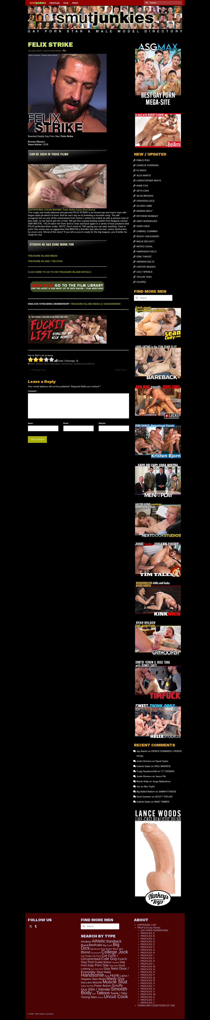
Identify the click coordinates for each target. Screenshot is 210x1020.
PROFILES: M (148, 966)
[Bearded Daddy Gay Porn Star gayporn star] (67, 288)
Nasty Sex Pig (87, 986)
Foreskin (115, 962)
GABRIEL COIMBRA (147, 231)
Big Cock (107, 945)
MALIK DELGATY (145, 241)
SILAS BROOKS (144, 195)
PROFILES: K (148, 961)
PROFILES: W (148, 994)
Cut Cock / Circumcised (99, 957)
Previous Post (39, 369)
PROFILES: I (147, 955)
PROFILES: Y (148, 1000)
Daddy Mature (55, 364)
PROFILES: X (148, 997)
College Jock (114, 951)
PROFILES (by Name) (148, 927)
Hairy (107, 972)
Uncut (100, 997)
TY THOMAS (167, 771)
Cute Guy (109, 959)
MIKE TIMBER (161, 801)
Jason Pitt (161, 776)
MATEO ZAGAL (144, 246)
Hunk (114, 975)
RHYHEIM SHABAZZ (147, 216)
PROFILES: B (148, 936)
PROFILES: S (148, 983)
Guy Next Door (97, 969)
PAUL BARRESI (162, 766)
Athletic (32, 364)
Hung (107, 976)
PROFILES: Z (148, 1002)
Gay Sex (113, 965)
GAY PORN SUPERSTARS (154, 930)
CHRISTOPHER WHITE (148, 180)
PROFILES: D (148, 941)
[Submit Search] (146, 3)
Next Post (120, 369)
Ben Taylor (149, 786)
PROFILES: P (148, 975)
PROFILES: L (148, 963)
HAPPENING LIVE (146, 925)
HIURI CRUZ (143, 226)
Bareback (39, 364)
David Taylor (162, 761)
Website (102, 423)
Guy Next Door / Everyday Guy (73, 364)
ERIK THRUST (144, 256)
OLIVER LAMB (144, 206)
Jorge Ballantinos (161, 781)
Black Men (118, 949)
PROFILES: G (148, 950)
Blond (85, 952)
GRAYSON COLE (145, 201)
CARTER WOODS (145, 266)
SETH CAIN (142, 190)
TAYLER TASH (144, 277)
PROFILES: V (148, 991)
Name (31, 423)
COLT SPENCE (144, 271)
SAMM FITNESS (167, 791)
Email (66, 423)
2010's (39, 51)
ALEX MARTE (143, 175)
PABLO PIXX (143, 160)
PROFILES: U (148, 988)
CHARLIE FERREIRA (147, 165)
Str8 (94, 994)
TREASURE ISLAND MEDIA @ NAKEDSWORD (95, 304)
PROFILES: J (147, 958)
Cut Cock (96, 956)
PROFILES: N (148, 969)
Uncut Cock (116, 996)
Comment (33, 391)
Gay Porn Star (98, 965)
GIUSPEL (141, 282)
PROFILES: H (148, 952)
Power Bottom (102, 985)
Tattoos (103, 993)
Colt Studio (86, 956)
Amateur (86, 941)
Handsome (92, 975)
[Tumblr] (35, 926)
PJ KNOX (141, 170)
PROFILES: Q (148, 977)
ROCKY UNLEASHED (147, 236)
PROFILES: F (148, 947)
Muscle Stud (115, 981)
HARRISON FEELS (146, 251)
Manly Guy (115, 978)
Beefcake (95, 945)
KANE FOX (142, 185)
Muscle (97, 982)
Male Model (99, 979)
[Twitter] (30, 926)
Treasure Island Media (52, 51)
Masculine (86, 982)
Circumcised (96, 953)
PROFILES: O (148, 972)
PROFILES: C (148, 938)
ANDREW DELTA (145, 261)
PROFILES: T (148, 986)
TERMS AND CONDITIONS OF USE (156, 1005)
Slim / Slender (99, 989)
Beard (46, 364)
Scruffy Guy (90, 364)
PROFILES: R (148, 980)
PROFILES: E (148, 944)
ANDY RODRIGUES (146, 221)
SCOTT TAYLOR (163, 796)
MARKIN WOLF (144, 211)
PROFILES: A (148, 933)
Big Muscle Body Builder (101, 949)
